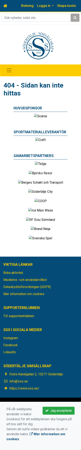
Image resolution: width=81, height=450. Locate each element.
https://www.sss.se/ (24, 388)
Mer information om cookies (23, 294)
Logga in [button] (44, 6)
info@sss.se (18, 381)
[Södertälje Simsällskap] (38, 45)
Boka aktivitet (13, 273)
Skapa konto (66, 6)
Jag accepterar (60, 411)
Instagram (10, 338)
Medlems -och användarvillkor (25, 280)
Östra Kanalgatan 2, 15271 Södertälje (36, 374)
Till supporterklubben (18, 316)
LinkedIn (9, 352)
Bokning (27, 6)
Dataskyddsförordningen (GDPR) (27, 287)
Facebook (10, 345)
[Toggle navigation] (9, 70)
